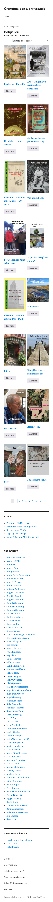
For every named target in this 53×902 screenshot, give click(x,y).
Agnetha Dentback (16, 557)
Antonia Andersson (16, 589)
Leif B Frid (12, 718)
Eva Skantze (12, 645)
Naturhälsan (13, 847)
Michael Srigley (14, 774)
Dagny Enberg (13, 631)
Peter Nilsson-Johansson (19, 791)
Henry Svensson (14, 680)
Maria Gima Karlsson (17, 753)
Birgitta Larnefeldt (16, 592)
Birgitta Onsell (14, 596)
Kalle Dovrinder (14, 704)
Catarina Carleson (15, 610)
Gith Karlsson (13, 662)
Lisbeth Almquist (15, 735)
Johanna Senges (14, 700)
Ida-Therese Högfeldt (17, 687)
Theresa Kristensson (17, 805)
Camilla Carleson (15, 603)
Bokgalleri (9, 859)
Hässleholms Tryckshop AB (20, 840)
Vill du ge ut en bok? (14, 871)
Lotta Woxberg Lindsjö (18, 739)
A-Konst (11, 564)
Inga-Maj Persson (15, 694)
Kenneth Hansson (15, 707)
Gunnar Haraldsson (16, 669)
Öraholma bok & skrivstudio (24, 8)
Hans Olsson (13, 673)
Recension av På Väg (16, 530)
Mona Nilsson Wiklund (18, 777)
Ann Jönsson (13, 571)
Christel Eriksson (15, 627)
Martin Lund (13, 763)
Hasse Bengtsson (15, 676)
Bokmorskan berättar (14, 877)
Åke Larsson (12, 816)
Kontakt (8, 889)
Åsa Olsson (12, 819)
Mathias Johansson (16, 767)
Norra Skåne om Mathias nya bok (23, 537)
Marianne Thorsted (16, 760)
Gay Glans (11, 655)
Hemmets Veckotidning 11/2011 (22, 526)
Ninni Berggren (14, 781)
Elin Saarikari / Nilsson (18, 638)
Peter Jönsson (13, 788)
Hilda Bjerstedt (14, 683)
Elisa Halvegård (14, 641)
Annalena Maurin (15, 578)
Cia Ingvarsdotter (15, 617)
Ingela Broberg (14, 697)
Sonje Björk (12, 802)
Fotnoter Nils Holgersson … (20, 523)
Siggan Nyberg (14, 798)
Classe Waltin (13, 624)
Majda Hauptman (15, 742)
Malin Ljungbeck (15, 746)
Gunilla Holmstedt (16, 666)
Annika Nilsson (14, 585)
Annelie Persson (14, 582)
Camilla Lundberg (15, 606)
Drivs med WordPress (36, 897)
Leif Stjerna (12, 721)
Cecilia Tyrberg (14, 613)
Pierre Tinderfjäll (15, 795)
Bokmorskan (10, 865)
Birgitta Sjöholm (15, 599)
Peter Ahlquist (13, 784)
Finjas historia (14, 648)
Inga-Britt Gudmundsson (19, 690)
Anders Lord (12, 568)
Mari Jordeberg (14, 749)
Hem (6, 27)
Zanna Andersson (15, 809)
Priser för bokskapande (15, 883)
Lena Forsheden (14, 725)
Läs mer (10, 91)
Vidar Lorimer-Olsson (17, 812)
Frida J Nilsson (14, 652)
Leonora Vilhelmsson (17, 728)
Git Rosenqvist (14, 659)
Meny (8, 16)
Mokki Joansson (14, 770)
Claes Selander (14, 620)
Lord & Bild (12, 843)
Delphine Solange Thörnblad (21, 634)
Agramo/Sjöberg (15, 561)
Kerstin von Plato (15, 711)
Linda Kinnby (13, 732)
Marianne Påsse (14, 756)
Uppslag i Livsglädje (16, 533)
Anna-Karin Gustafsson (18, 575)
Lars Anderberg (14, 714)
